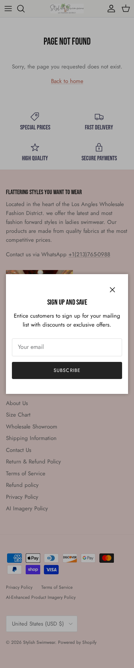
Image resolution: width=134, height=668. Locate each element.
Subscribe (67, 370)
